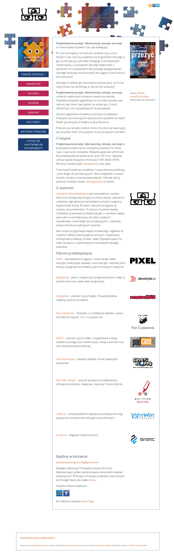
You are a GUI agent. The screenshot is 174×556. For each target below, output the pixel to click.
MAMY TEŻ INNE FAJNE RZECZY (33, 59)
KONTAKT (33, 112)
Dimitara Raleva (68, 545)
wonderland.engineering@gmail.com (77, 462)
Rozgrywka (62, 296)
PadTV (60, 338)
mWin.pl (61, 414)
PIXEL (59, 259)
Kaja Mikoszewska (38, 545)
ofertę (92, 480)
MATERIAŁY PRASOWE (33, 131)
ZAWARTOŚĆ (33, 84)
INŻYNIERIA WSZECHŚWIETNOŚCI (37, 538)
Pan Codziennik (65, 313)
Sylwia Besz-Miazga (103, 545)
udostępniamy (91, 163)
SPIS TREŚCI (33, 122)
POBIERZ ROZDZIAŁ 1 (33, 74)
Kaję (91, 501)
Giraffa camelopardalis (137, 545)
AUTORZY (33, 93)
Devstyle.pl (62, 277)
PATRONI (33, 103)
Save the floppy (65, 359)
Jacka (84, 501)
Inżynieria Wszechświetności (72, 193)
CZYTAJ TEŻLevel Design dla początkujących (33, 144)
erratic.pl (61, 435)
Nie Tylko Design (66, 380)
